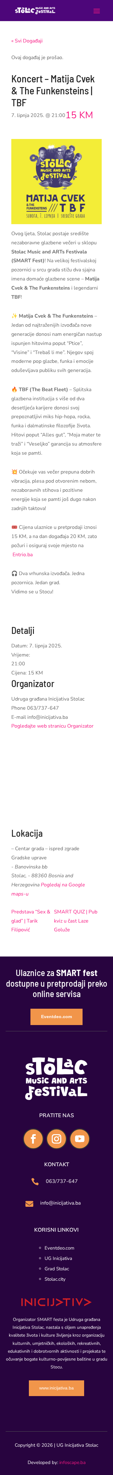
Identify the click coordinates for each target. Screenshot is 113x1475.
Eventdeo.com (56, 1016)
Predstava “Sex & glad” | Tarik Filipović (30, 921)
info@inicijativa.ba (60, 1203)
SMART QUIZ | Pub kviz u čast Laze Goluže (75, 921)
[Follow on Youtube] (79, 1138)
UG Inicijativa (58, 1258)
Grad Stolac (57, 1269)
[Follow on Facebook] (33, 1138)
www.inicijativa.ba (56, 1387)
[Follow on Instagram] (56, 1138)
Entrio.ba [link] (23, 554)
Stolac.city (55, 1279)
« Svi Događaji (27, 40)
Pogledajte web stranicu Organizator (52, 726)
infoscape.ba (72, 1462)
